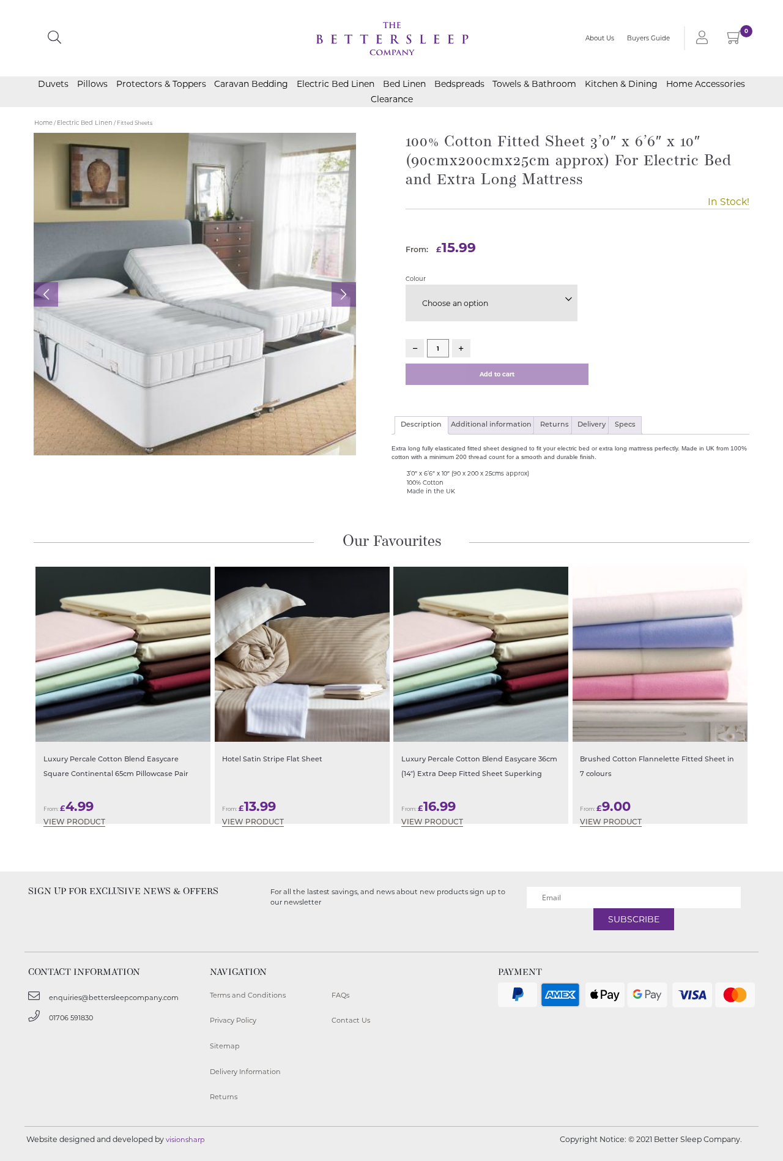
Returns (554, 425)
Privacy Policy (233, 1020)
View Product (74, 822)
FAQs (340, 995)
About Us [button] (599, 38)
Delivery (591, 425)
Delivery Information (245, 1071)
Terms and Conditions (248, 995)
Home (43, 122)
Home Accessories (705, 83)
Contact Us (351, 1020)
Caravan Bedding (251, 83)
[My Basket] (734, 40)
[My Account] (700, 38)
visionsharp (185, 1139)
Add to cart (497, 374)
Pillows (92, 83)
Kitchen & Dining (621, 83)
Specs (625, 425)
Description (421, 425)
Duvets (53, 83)
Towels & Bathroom (534, 83)
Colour (416, 278)
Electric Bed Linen (335, 83)
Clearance (392, 99)
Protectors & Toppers (161, 83)
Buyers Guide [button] (648, 38)
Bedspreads (459, 83)
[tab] (421, 425)
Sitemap (225, 1046)
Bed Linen (404, 83)
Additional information (491, 425)
